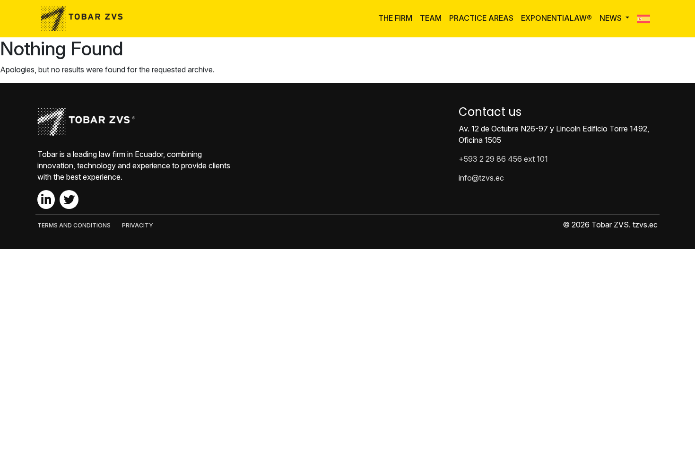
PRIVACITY (137, 225)
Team (431, 18)
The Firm (395, 18)
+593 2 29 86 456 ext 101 (503, 159)
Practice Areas (481, 18)
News (611, 18)
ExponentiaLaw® (556, 18)
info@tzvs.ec (481, 178)
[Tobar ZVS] (84, 19)
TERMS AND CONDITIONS (74, 225)
